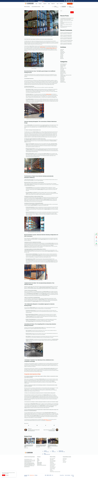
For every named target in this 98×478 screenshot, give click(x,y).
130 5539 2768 (54, 451)
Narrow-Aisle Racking (52, 460)
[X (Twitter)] (37, 425)
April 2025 (61, 57)
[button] (61, 3)
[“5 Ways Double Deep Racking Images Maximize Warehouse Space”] (29, 441)
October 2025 (62, 51)
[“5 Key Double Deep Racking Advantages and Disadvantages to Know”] (53, 441)
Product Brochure (39, 464)
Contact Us (53, 3)
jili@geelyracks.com (47, 454)
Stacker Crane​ (64, 459)
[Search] (73, 3)
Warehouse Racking (27, 6)
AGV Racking (51, 470)
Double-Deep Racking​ (52, 461)
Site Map (72, 475)
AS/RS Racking (65, 458)
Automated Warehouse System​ (36, 6)
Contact (38, 459)
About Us (44, 3)
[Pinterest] (45, 425)
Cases (58, 3)
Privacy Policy (62, 475)
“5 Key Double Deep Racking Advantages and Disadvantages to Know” (53, 446)
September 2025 (62, 52)
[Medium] (52, 475)
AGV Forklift (64, 462)
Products (40, 3)
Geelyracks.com (32, 475)
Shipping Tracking (39, 463)
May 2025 (61, 56)
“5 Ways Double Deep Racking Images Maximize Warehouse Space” (28, 446)
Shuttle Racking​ (52, 463)
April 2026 (61, 50)
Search (61, 10)
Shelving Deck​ (51, 462)
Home (36, 3)
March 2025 (62, 58)
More (43, 6)
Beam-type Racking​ (52, 458)
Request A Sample (39, 462)
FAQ (73, 476)
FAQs (37, 461)
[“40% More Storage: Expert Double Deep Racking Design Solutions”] (41, 441)
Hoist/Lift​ (64, 460)
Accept (3, 475)
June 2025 (61, 55)
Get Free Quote (70, 3)
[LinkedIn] (54, 425)
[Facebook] (28, 425)
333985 (61, 35)
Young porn (61, 40)
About (38, 458)
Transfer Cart (64, 461)
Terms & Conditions (67, 475)
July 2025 (61, 54)
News (49, 3)
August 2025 (62, 53)
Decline (7, 475)
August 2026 (62, 49)
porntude (61, 32)
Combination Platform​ (53, 464)
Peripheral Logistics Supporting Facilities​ (55, 471)
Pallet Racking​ (51, 459)
